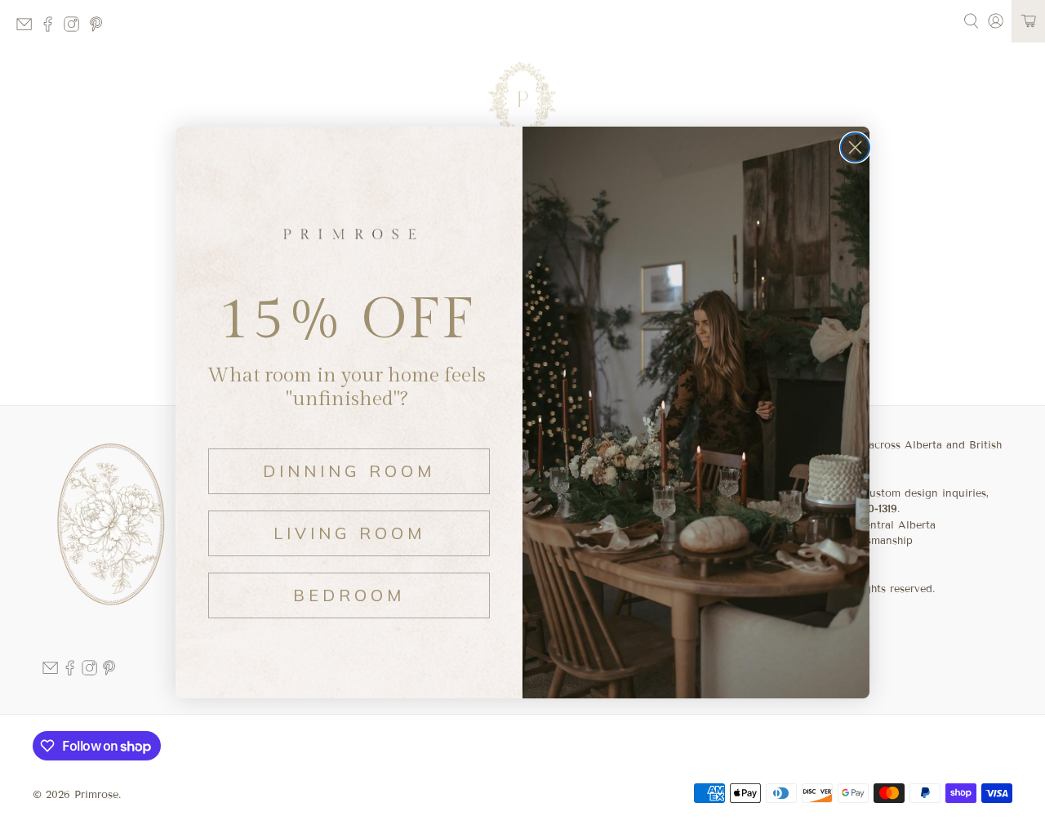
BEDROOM (349, 595)
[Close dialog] (855, 147)
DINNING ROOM (349, 471)
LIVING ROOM (349, 533)
